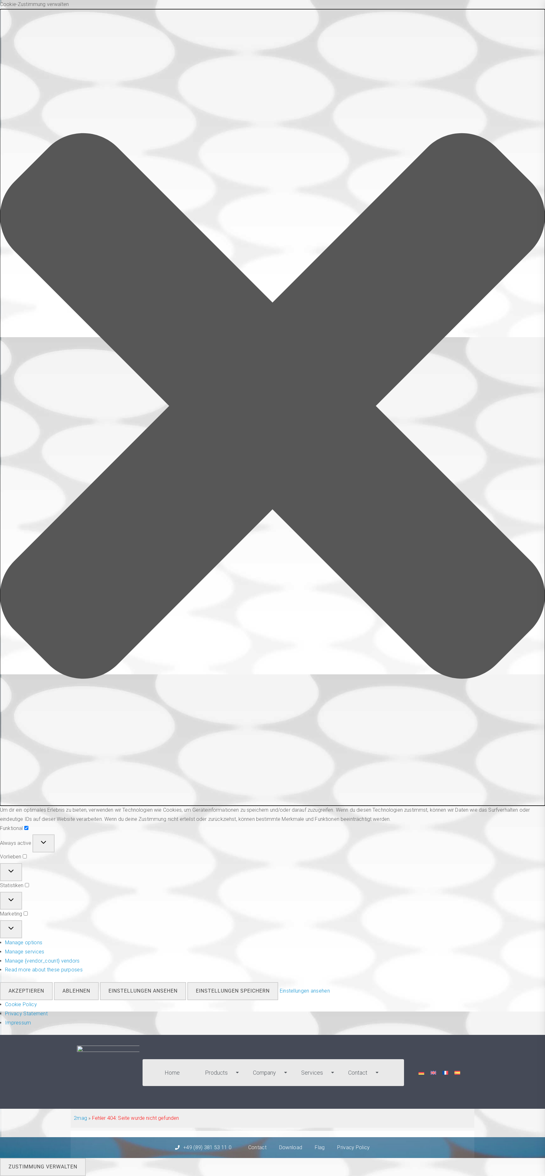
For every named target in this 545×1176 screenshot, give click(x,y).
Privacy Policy (353, 1147)
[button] (272, 407)
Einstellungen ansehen (143, 991)
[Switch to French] (445, 1072)
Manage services (24, 952)
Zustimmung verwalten (43, 1167)
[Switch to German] (421, 1072)
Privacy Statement (26, 1014)
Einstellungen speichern (233, 991)
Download (290, 1147)
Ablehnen (76, 991)
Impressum (18, 1023)
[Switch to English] (433, 1072)
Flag (320, 1147)
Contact (357, 1072)
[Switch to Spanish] (457, 1072)
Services (312, 1072)
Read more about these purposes (44, 970)
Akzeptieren (26, 991)
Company (264, 1072)
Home (172, 1072)
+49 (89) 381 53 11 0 (207, 1147)
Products (216, 1072)
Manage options (23, 943)
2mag (80, 1118)
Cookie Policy (21, 1004)
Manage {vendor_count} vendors (42, 961)
